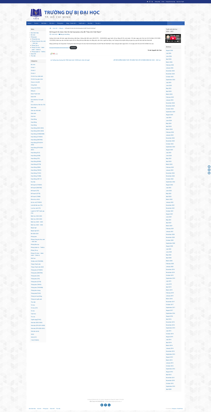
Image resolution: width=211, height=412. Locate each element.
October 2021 (169, 211)
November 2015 (170, 325)
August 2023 (169, 149)
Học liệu (33, 182)
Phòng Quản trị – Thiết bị (38, 51)
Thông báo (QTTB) (36, 281)
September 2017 (170, 307)
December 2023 (170, 138)
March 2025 (169, 94)
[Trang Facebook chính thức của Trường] (150, 1)
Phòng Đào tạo (36, 39)
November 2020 (170, 237)
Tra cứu (33, 316)
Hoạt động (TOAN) (36, 176)
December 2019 (170, 269)
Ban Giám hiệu (35, 33)
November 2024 (170, 106)
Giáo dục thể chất (35, 110)
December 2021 (170, 205)
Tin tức (33, 311)
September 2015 (170, 328)
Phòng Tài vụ (35, 45)
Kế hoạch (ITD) (35, 190)
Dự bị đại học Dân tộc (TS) (38, 104)
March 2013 (169, 360)
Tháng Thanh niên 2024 (37, 267)
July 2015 (168, 331)
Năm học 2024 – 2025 (37, 222)
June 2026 (169, 56)
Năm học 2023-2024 (36, 219)
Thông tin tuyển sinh (36, 299)
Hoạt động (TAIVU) (36, 170)
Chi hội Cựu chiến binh (37, 76)
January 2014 (169, 348)
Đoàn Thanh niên (35, 94)
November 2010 (170, 380)
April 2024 (168, 126)
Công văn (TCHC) (35, 88)
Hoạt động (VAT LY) (36, 179)
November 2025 (170, 74)
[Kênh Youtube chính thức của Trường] (147, 1)
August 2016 (169, 316)
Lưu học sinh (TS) (36, 208)
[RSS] (152, 1)
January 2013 (169, 363)
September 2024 (170, 111)
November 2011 (170, 377)
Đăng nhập (157, 1)
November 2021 (170, 208)
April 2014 (168, 342)
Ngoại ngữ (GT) (35, 230)
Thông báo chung (35, 290)
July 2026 (168, 53)
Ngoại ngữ (33, 228)
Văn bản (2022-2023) (36, 322)
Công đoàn (34, 85)
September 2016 (170, 313)
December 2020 (170, 234)
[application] (173, 38)
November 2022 (170, 176)
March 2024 (169, 129)
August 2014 (169, 336)
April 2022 (168, 196)
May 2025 (168, 88)
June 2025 (169, 85)
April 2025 (168, 91)
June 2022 (169, 190)
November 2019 (170, 272)
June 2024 (169, 120)
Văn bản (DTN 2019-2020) (38, 325)
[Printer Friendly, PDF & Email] (54, 53)
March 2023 (169, 164)
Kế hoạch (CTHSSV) (36, 185)
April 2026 (168, 59)
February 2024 (170, 132)
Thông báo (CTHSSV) (37, 270)
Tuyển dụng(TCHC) (36, 319)
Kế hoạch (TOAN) (35, 196)
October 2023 (169, 144)
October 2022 (169, 179)
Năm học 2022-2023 (36, 216)
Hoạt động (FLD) (35, 152)
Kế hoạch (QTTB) (35, 193)
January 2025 (169, 100)
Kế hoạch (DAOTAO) (36, 187)
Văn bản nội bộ (35, 331)
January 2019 (169, 296)
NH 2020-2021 (35, 233)
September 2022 (170, 182)
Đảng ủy (61, 28)
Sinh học (33, 258)
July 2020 (168, 249)
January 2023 (169, 170)
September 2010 (170, 386)
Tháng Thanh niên (36, 264)
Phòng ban (34, 37)
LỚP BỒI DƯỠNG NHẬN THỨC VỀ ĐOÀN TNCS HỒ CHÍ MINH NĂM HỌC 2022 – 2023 (136, 60)
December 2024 (170, 103)
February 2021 (170, 228)
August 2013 (169, 357)
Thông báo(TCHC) (36, 293)
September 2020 (170, 243)
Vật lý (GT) (34, 337)
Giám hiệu (33, 107)
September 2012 (170, 369)
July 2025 (168, 82)
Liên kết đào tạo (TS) (36, 205)
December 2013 (170, 351)
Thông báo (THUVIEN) (37, 287)
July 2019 (168, 281)
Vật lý (32, 334)
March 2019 (169, 290)
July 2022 (168, 187)
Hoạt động (67, 34)
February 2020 (170, 263)
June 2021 (169, 217)
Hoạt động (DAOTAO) (37, 139)
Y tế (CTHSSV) (35, 340)
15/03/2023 (54, 34)
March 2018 (169, 298)
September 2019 (170, 278)
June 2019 (169, 284)
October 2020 (169, 240)
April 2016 (168, 319)
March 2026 (169, 62)
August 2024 (169, 114)
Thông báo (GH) (35, 276)
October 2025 (169, 76)
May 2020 (168, 255)
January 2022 (169, 202)
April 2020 (168, 258)
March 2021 (169, 225)
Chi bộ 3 (33, 73)
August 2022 (169, 185)
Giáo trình (33, 113)
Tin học (33, 305)
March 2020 (169, 261)
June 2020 (169, 252)
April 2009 (168, 389)
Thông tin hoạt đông (36, 296)
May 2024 (168, 123)
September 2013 (170, 354)
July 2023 (168, 152)
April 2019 (168, 287)
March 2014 (169, 345)
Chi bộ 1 (33, 67)
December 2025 (170, 71)
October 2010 (169, 383)
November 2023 (170, 141)
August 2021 (169, 214)
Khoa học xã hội (35, 199)
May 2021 (168, 220)
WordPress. (180, 408)
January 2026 (169, 68)
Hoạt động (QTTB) (36, 164)
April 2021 (168, 222)
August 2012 (169, 372)
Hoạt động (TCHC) (36, 173)
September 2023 (170, 147)
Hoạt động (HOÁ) (35, 155)
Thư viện (33, 56)
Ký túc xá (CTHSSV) (36, 202)
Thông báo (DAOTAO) (37, 273)
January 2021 (169, 231)
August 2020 (169, 246)
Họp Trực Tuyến (180, 1)
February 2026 (170, 65)
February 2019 (170, 293)
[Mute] (178, 41)
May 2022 (168, 193)
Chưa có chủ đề (35, 82)
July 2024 (168, 117)
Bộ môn (33, 35)
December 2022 (170, 173)
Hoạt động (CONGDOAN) (37, 134)
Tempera (174, 408)
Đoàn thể (55, 28)
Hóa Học (33, 116)
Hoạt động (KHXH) (36, 161)
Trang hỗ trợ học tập (170, 1)
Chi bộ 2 (33, 70)
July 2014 (168, 339)
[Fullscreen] (179, 41)
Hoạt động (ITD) (35, 158)
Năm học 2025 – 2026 (37, 225)
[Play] (167, 41)
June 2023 (169, 155)
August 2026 (169, 50)
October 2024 (169, 109)
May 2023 (168, 158)
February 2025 (170, 97)
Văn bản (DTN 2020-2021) (38, 328)
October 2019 (169, 275)
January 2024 (169, 135)
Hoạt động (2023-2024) (37, 131)
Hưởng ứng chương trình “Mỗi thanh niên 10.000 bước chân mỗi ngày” (71, 60)
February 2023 (170, 167)
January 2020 (169, 266)
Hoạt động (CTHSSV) (37, 136)
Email (163, 1)
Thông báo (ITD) (35, 278)
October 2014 (169, 333)
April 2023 (168, 161)
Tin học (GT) (34, 308)
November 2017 (170, 301)
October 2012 (169, 366)
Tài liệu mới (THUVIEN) (37, 261)
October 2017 (169, 304)
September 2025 (170, 79)
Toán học (33, 313)
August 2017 (169, 310)
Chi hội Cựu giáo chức (37, 79)
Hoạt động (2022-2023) (37, 128)
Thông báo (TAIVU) (36, 284)
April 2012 (168, 374)
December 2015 (170, 322)
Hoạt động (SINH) (36, 167)
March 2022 (169, 199)
